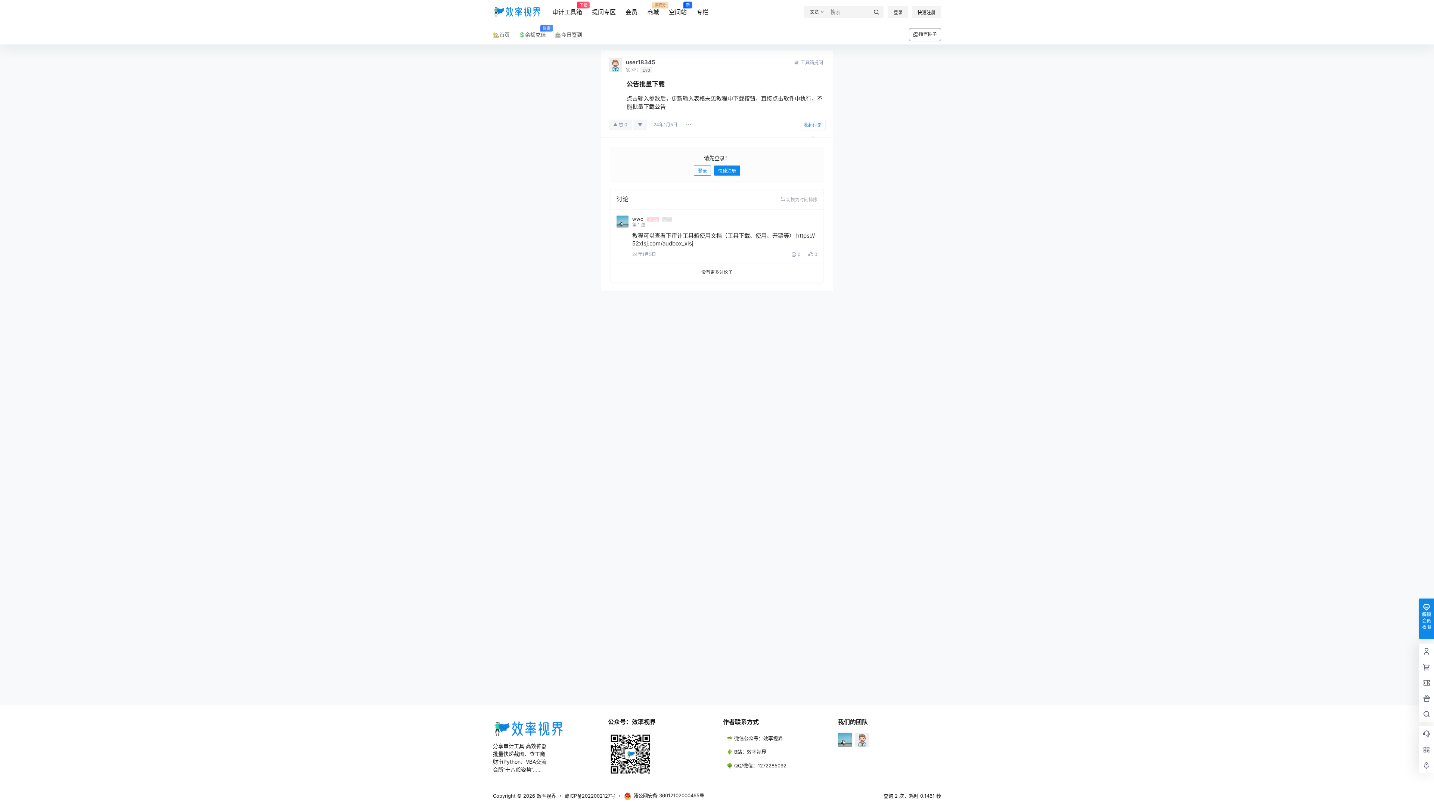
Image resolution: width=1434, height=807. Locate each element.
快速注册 (926, 12)
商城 (653, 9)
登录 (898, 12)
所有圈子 (928, 34)
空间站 (678, 9)
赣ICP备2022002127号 (590, 796)
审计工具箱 (567, 9)
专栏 (702, 12)
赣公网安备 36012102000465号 (668, 795)
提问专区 (604, 12)
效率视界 (545, 796)
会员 (631, 12)
